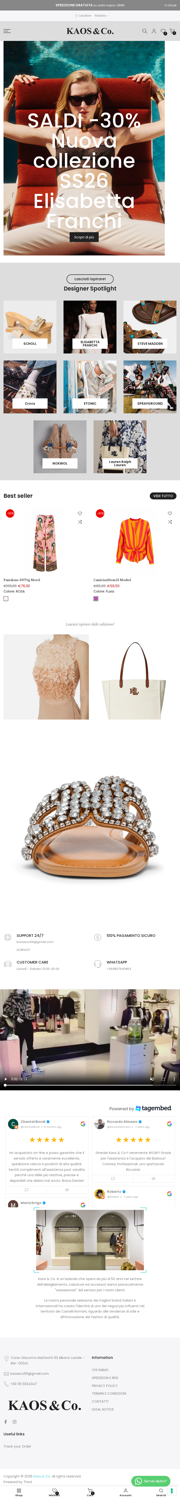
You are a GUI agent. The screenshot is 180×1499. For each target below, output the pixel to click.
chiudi (10, 5)
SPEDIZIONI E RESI (105, 1378)
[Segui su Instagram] (14, 1422)
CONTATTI (100, 1401)
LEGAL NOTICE (103, 1409)
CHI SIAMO (100, 1370)
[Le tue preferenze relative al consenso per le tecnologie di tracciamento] (171, 1490)
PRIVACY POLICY (105, 1386)
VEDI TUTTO (163, 496)
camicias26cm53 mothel (112, 580)
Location (85, 16)
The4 (27, 1482)
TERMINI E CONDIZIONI (109, 1393)
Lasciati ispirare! (90, 279)
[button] (46, 1155)
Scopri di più (84, 237)
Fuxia (96, 598)
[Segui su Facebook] (6, 1422)
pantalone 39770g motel (22, 580)
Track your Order (17, 1446)
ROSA (6, 598)
